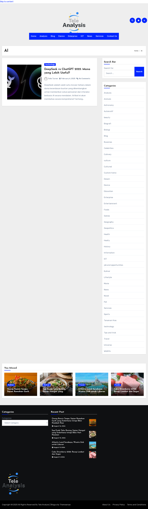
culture (107, 160)
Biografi (107, 124)
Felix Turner (53, 79)
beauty (107, 117)
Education (108, 191)
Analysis (43, 36)
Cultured (108, 167)
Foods (106, 210)
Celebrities (108, 148)
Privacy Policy (119, 505)
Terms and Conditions (136, 505)
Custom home (110, 173)
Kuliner (107, 271)
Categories (6, 418)
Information (109, 253)
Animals (107, 99)
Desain (107, 179)
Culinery (107, 154)
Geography (109, 222)
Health (107, 234)
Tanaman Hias (110, 320)
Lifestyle (108, 277)
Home (33, 36)
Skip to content (6, 1)
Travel (106, 339)
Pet (105, 302)
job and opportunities (113, 265)
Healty (107, 240)
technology (50, 64)
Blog (53, 36)
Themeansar (65, 505)
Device (61, 36)
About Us (106, 505)
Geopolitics (109, 228)
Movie (106, 283)
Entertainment (110, 203)
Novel (106, 296)
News (89, 36)
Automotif (108, 111)
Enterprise (72, 36)
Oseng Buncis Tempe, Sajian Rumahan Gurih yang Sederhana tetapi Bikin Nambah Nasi (68, 421)
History (107, 247)
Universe (108, 345)
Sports (107, 314)
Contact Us (112, 36)
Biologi (107, 130)
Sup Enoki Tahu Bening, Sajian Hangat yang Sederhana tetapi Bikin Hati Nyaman (68, 433)
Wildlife (107, 351)
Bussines (108, 142)
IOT (82, 36)
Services (100, 36)
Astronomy (109, 105)
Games (107, 216)
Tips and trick (110, 333)
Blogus (54, 505)
